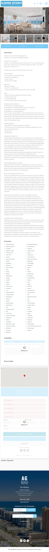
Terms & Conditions (28, 549)
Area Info (24, 531)
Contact (24, 534)
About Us (24, 533)
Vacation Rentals (24, 529)
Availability (23, 46)
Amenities (8, 46)
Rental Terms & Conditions (24, 524)
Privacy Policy (24, 527)
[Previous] (3, 21)
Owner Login (24, 525)
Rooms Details (39, 46)
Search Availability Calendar (24, 536)
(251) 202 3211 (24, 502)
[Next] (46, 21)
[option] (24, 20)
